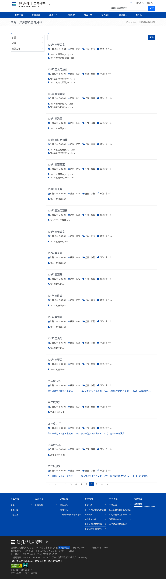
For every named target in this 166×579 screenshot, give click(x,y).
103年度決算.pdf (58, 198)
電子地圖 (64, 547)
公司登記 (88, 514)
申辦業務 (89, 498)
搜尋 (152, 8)
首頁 (128, 22)
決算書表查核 (90, 519)
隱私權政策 (40, 560)
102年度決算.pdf (58, 262)
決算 (14, 43)
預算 (14, 37)
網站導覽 (140, 2)
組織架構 (39, 505)
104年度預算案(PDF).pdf (61, 174)
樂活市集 (64, 509)
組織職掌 (39, 498)
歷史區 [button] (139, 15)
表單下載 (113, 498)
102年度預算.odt (58, 284)
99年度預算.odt (57, 412)
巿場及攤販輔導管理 (93, 524)
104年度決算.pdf (58, 128)
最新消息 (64, 505)
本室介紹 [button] (19, 15)
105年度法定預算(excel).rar (63, 82)
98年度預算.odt (57, 454)
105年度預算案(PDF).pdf (61, 103)
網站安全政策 (54, 560)
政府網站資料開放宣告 (22, 560)
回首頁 (150, 2)
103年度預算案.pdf (59, 241)
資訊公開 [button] (123, 15)
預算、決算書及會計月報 (144, 22)
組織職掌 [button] (36, 15)
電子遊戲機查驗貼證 (93, 529)
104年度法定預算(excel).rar (63, 153)
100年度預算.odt (58, 369)
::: (131, 2)
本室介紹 (15, 498)
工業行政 (88, 505)
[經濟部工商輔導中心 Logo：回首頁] (31, 5)
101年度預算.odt (58, 326)
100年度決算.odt (58, 348)
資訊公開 (138, 504)
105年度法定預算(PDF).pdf (62, 79)
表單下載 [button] (88, 15)
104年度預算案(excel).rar (62, 177)
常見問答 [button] (105, 15)
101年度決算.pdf (58, 305)
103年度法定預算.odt (60, 220)
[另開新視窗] (25, 565)
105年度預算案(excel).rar (62, 107)
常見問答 (138, 498)
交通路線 (14, 514)
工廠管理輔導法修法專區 (70, 514)
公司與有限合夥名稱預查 (95, 509)
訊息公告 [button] (53, 15)
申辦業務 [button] (71, 15)
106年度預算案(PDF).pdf (61, 54)
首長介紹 (14, 509)
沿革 (13, 505)
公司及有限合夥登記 (118, 514)
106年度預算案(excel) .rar (62, 57)
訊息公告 (64, 498)
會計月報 (16, 48)
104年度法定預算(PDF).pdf (62, 149)
